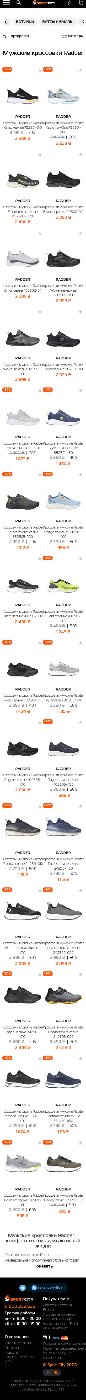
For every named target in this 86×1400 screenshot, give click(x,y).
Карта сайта (52, 1357)
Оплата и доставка (57, 1305)
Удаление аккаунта (57, 1353)
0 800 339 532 (20, 1306)
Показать (43, 1266)
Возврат (49, 1309)
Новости (11, 1352)
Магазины (13, 1347)
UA (47, 1372)
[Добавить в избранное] (40, 70)
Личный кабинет (55, 1328)
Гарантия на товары (58, 1319)
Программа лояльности (61, 1314)
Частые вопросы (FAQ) (60, 1323)
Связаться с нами (18, 1343)
